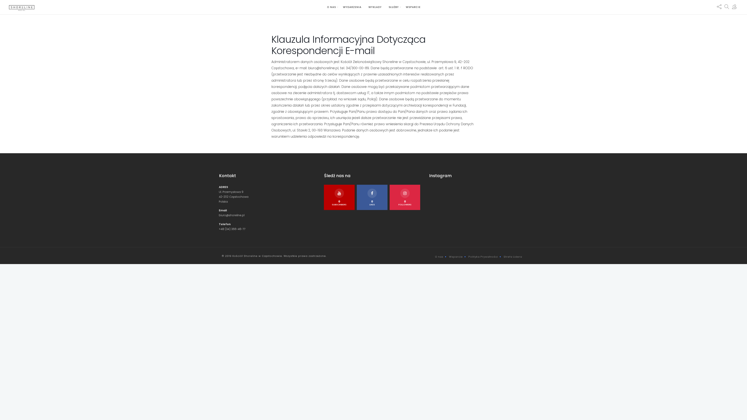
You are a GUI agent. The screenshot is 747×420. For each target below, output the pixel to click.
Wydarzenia (352, 7)
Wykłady (375, 7)
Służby (394, 7)
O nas (331, 7)
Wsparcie (413, 7)
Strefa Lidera (513, 257)
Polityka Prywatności (483, 257)
